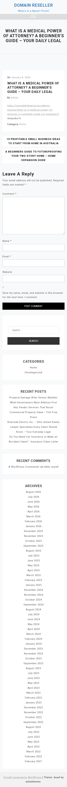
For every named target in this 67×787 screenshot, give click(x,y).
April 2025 (33, 570)
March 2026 (34, 516)
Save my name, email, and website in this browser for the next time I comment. (32, 295)
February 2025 (33, 580)
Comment (9, 193)
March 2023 (34, 692)
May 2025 (33, 565)
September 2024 (33, 604)
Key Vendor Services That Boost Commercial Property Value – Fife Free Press (33, 412)
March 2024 (34, 634)
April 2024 (33, 629)
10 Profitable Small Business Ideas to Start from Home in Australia (33, 141)
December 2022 (33, 707)
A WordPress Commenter (24, 466)
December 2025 (33, 531)
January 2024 (33, 643)
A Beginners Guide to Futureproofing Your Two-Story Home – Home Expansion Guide (33, 156)
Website (7, 272)
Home (22, 124)
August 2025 (33, 550)
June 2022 (33, 736)
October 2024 (33, 599)
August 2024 (33, 609)
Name (7, 241)
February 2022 (33, 756)
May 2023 (33, 683)
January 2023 (33, 702)
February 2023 (33, 697)
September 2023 (33, 663)
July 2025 (33, 555)
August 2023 (33, 668)
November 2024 (33, 594)
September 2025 (33, 545)
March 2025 (34, 575)
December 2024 (33, 589)
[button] (33, 17)
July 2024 (33, 614)
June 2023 (33, 678)
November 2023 (33, 653)
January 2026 (33, 526)
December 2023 (33, 648)
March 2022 (34, 751)
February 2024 (33, 638)
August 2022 (33, 727)
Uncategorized (33, 372)
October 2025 (33, 540)
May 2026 (33, 506)
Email (6, 256)
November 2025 (33, 536)
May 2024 (33, 624)
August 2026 (33, 491)
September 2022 (33, 722)
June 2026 (33, 501)
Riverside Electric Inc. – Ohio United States (33, 422)
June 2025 (33, 560)
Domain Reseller (33, 5)
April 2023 (33, 687)
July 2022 (33, 732)
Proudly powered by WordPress (22, 777)
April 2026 (33, 511)
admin (14, 97)
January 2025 (33, 585)
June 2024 (33, 619)
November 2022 (33, 712)
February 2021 (33, 761)
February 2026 (33, 521)
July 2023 (33, 673)
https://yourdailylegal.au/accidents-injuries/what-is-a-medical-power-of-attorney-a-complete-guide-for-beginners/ (33, 110)
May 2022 (33, 741)
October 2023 (33, 658)
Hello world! (51, 466)
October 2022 (33, 717)
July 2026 (33, 496)
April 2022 (33, 746)
